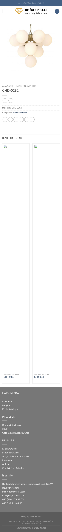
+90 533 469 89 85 (12, 503)
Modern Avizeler (26, 86)
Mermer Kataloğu (31, 523)
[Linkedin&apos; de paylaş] (32, 119)
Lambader (7, 460)
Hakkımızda (14, 521)
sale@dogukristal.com (13, 495)
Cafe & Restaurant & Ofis (15, 433)
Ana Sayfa (7, 86)
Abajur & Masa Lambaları (15, 456)
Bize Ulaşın (28, 521)
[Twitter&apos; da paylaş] (15, 119)
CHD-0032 (9, 377)
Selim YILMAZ (35, 517)
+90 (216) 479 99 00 (12, 499)
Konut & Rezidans (11, 425)
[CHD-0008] (46, 258)
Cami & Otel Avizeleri (13, 468)
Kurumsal (7, 401)
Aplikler (6, 464)
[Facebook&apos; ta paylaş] (10, 119)
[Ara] (57, 11)
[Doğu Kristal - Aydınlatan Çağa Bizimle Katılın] (31, 11)
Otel (4, 429)
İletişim (6, 405)
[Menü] (5, 11)
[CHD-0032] (16, 258)
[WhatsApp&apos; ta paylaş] (5, 119)
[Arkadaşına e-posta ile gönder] (21, 119)
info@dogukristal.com (13, 492)
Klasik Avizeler (9, 449)
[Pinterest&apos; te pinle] (26, 119)
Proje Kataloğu (10, 409)
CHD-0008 (39, 377)
